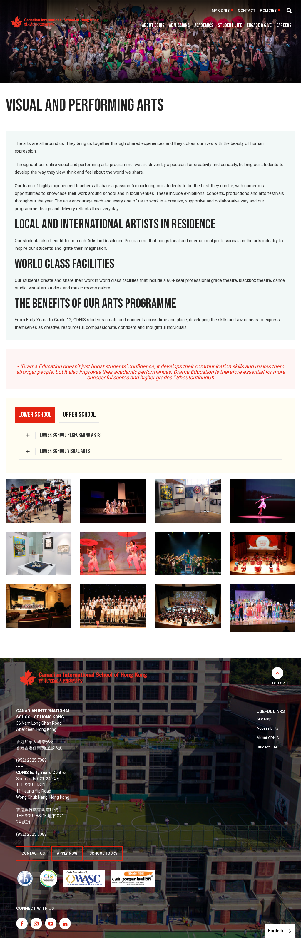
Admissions (179, 26)
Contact (246, 10)
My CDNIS (221, 10)
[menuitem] (222, 10)
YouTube (50, 923)
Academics (203, 26)
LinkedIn (65, 923)
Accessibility (267, 728)
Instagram (36, 923)
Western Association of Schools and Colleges (84, 878)
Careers (283, 26)
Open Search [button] (289, 11)
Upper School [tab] (79, 414)
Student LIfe (267, 747)
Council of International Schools (48, 878)
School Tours (103, 853)
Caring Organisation (133, 878)
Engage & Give (259, 26)
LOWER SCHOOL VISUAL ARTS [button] (65, 451)
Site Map (264, 719)
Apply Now (67, 853)
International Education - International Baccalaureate (25, 878)
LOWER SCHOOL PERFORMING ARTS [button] (70, 435)
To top (278, 683)
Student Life (230, 26)
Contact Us (33, 853)
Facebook (22, 923)
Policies (268, 10)
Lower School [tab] (35, 414)
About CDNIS (153, 26)
